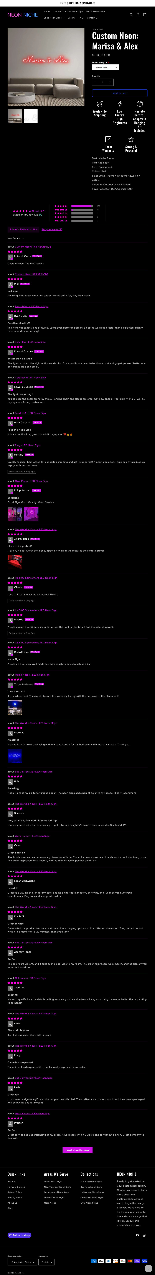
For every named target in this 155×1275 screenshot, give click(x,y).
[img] (28, 211)
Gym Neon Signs (89, 1203)
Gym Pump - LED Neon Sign (31, 481)
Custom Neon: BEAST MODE (31, 274)
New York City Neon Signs (57, 1187)
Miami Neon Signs (53, 1181)
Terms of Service (16, 1187)
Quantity (96, 76)
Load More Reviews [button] (77, 1150)
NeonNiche (20, 1273)
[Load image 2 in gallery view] (31, 116)
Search (11, 1181)
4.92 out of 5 (36, 211)
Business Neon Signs (91, 1187)
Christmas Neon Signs (92, 1197)
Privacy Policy (15, 1197)
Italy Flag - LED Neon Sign (30, 342)
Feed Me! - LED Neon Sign (30, 413)
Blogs (10, 1208)
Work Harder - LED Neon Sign (32, 836)
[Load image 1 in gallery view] (15, 116)
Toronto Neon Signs (54, 1197)
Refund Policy (15, 1192)
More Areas (50, 1203)
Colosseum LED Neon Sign (30, 377)
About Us (12, 1203)
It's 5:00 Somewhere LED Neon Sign (36, 577)
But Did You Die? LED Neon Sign (34, 771)
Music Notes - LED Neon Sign (32, 674)
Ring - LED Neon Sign (27, 445)
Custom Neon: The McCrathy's (33, 246)
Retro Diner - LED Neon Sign (31, 306)
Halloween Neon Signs (92, 1192)
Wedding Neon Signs (91, 1181)
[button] (54, 18)
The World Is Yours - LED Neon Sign (35, 529)
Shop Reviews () (52, 229)
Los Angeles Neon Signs (56, 1192)
